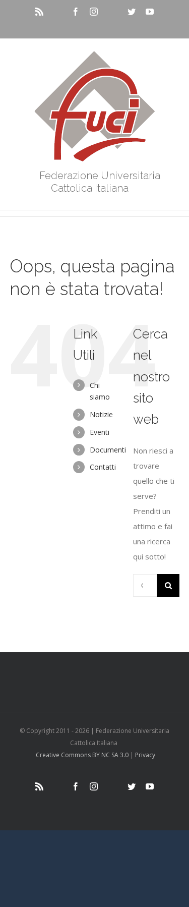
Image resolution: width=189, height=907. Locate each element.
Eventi (99, 432)
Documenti (108, 450)
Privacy (145, 755)
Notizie (101, 414)
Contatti (103, 467)
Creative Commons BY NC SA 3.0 (82, 755)
